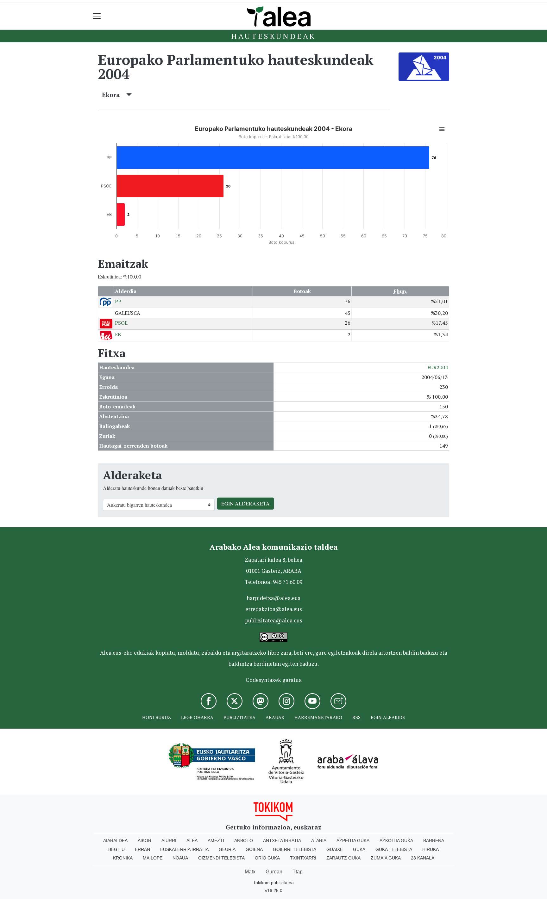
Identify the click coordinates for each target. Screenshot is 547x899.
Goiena (254, 849)
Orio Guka (267, 857)
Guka (359, 849)
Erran (142, 849)
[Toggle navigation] (97, 16)
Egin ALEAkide (388, 717)
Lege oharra (197, 717)
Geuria (227, 849)
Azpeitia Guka (352, 840)
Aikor (144, 840)
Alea (192, 840)
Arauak (275, 717)
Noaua (180, 857)
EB (118, 334)
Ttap (297, 871)
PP (118, 301)
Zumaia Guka (386, 857)
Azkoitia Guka (396, 840)
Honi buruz (156, 717)
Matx (250, 871)
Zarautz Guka (343, 857)
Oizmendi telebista (221, 857)
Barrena (433, 840)
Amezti (216, 840)
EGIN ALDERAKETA (245, 503)
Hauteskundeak (273, 36)
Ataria (318, 840)
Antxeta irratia (282, 840)
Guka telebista (393, 849)
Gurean (274, 871)
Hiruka (430, 849)
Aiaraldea (115, 840)
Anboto (243, 840)
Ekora (114, 95)
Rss (356, 717)
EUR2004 (437, 367)
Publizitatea (239, 717)
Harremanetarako (318, 717)
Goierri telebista (294, 849)
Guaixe (334, 849)
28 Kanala (422, 857)
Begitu (116, 849)
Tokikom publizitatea (273, 882)
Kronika (123, 857)
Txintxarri (303, 857)
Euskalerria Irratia (184, 849)
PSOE (121, 322)
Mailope (152, 857)
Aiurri (168, 840)
